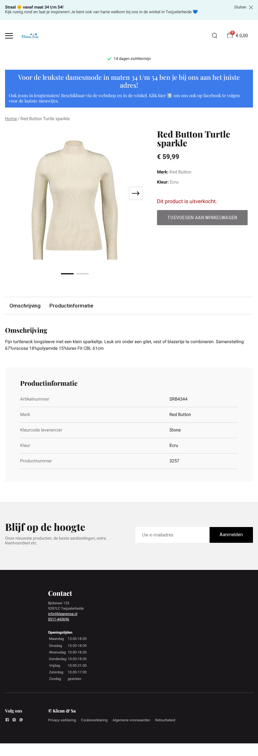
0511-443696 (58, 619)
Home (11, 118)
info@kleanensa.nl (62, 614)
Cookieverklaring (94, 720)
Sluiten (240, 7)
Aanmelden (231, 534)
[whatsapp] (21, 720)
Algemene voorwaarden (131, 720)
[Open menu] (9, 35)
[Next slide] (135, 193)
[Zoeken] (214, 36)
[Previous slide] (13, 193)
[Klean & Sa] (30, 35)
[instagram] (14, 720)
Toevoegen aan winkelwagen (202, 217)
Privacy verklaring (62, 720)
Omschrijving (25, 305)
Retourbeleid (165, 720)
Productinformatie (71, 305)
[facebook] (7, 720)
